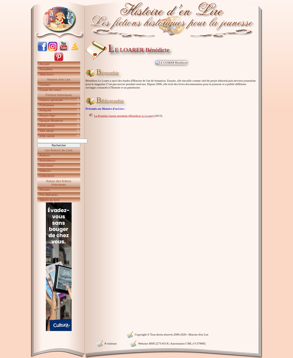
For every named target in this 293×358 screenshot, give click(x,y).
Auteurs (44, 155)
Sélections (46, 74)
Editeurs (45, 170)
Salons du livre (49, 200)
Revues (44, 189)
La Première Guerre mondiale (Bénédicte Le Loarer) (124, 115)
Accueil (44, 64)
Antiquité (45, 110)
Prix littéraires (48, 194)
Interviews (46, 165)
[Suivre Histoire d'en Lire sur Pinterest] (58, 60)
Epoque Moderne (51, 120)
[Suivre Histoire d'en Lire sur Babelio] (74, 50)
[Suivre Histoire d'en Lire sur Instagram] (52, 50)
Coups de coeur (50, 89)
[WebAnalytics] (58, 334)
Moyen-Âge (47, 115)
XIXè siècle (46, 125)
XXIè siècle (46, 136)
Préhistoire (46, 105)
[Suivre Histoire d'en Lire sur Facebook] (42, 50)
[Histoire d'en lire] (147, 19)
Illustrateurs (47, 160)
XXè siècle (46, 131)
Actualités (46, 69)
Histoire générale (51, 100)
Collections (46, 176)
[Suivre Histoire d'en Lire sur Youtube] (63, 50)
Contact (44, 84)
